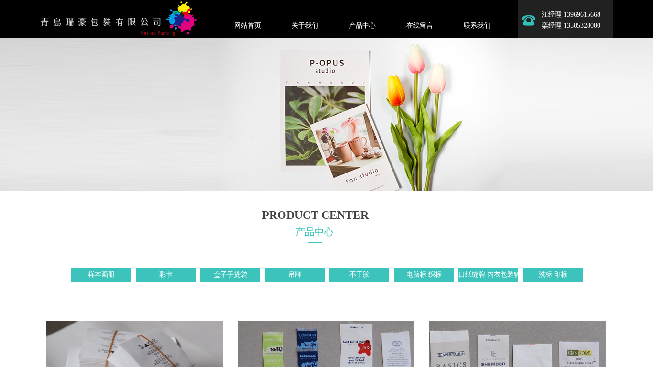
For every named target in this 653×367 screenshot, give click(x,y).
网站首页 (247, 25)
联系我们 (477, 25)
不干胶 (359, 274)
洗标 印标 (553, 274)
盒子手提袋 (230, 274)
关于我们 (305, 25)
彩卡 (166, 274)
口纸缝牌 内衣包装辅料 (488, 274)
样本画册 (101, 274)
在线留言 (419, 25)
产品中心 (362, 25)
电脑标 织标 (424, 274)
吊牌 (295, 274)
